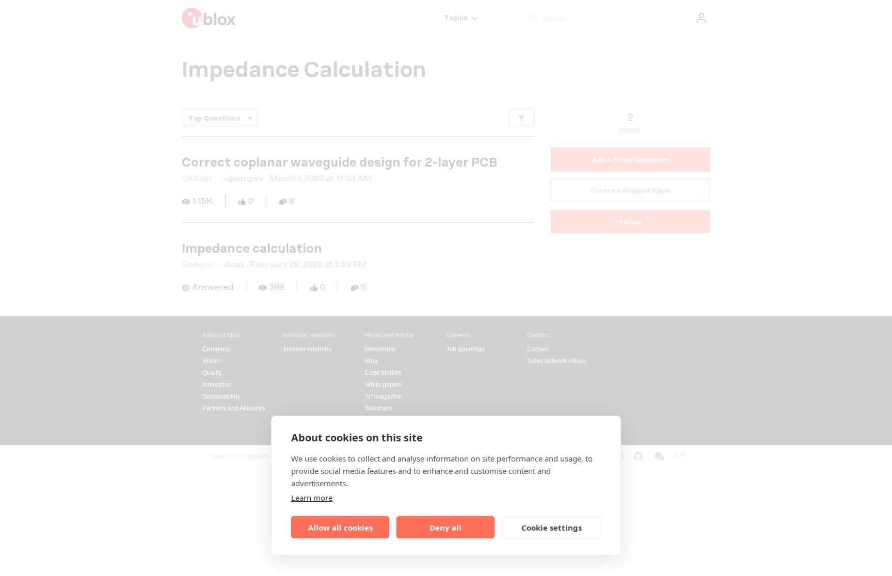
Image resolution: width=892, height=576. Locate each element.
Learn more (311, 497)
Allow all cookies (340, 527)
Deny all (445, 527)
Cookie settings (551, 527)
